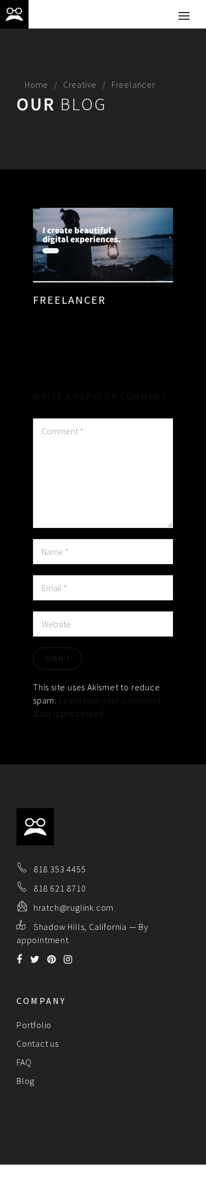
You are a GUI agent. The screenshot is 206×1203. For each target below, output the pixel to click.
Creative (80, 84)
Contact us (37, 1043)
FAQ (23, 1062)
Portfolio (34, 1024)
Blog (25, 1080)
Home (36, 84)
